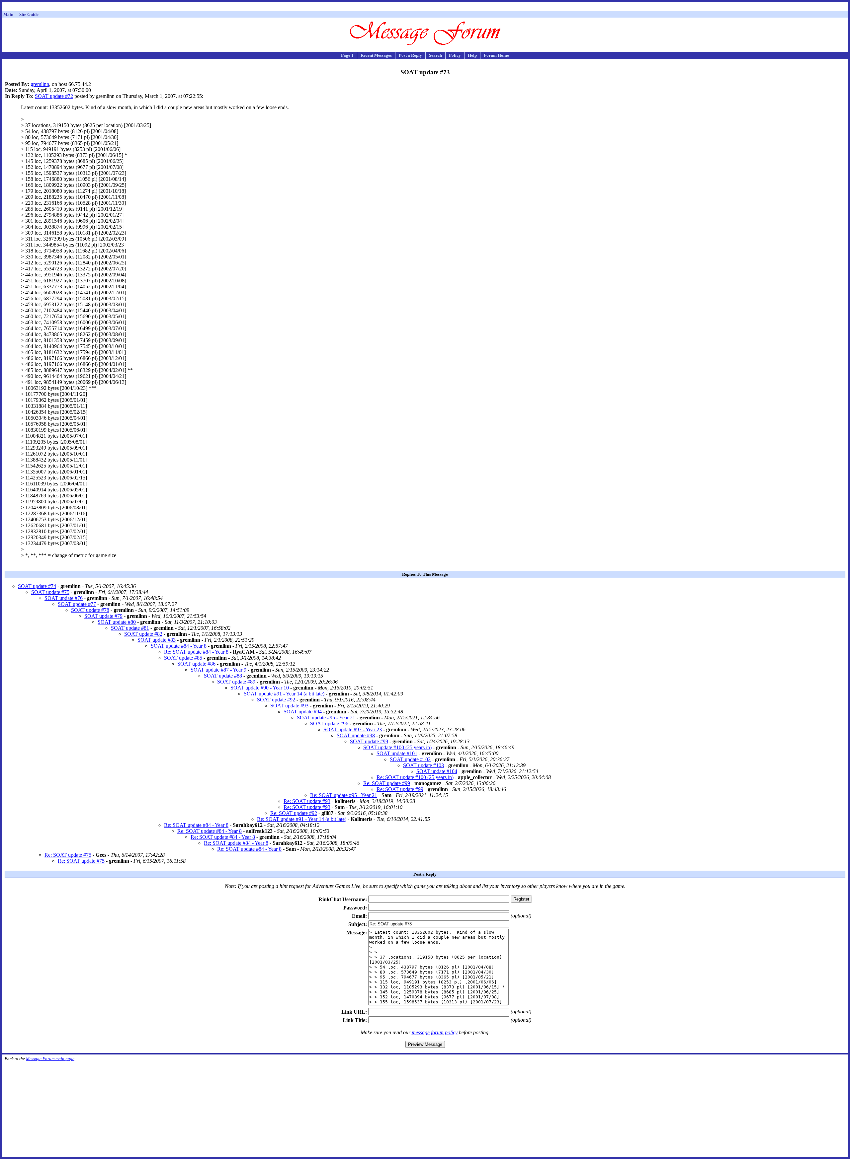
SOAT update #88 (223, 676)
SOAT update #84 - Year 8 (179, 646)
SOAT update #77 (77, 604)
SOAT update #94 (303, 711)
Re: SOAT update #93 (307, 801)
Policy (455, 55)
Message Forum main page (50, 1058)
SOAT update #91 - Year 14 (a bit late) (284, 693)
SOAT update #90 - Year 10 (259, 687)
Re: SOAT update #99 (386, 783)
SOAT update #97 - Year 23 (352, 729)
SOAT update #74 (37, 586)
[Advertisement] (425, 7)
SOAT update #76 (63, 598)
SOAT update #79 (103, 616)
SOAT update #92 (276, 699)
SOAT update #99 (369, 741)
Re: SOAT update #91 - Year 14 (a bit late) (301, 819)
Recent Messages (376, 55)
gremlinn (40, 84)
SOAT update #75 (50, 592)
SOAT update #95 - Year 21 (326, 717)
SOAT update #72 (54, 96)
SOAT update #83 (156, 640)
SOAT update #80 (117, 622)
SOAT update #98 (356, 735)
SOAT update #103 (423, 765)
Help (472, 55)
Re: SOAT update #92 (293, 813)
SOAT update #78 (90, 610)
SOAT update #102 (410, 759)
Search (435, 55)
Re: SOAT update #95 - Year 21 (343, 795)
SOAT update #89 (236, 682)
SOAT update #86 (196, 664)
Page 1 (347, 55)
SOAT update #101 (397, 753)
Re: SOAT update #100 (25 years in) (415, 777)
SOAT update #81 (130, 628)
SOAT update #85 (183, 658)
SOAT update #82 (143, 634)
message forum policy (435, 1032)
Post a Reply (410, 55)
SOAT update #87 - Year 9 (218, 670)
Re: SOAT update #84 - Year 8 (196, 652)
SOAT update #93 (289, 705)
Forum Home (496, 55)
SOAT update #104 (436, 771)
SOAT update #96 (329, 723)
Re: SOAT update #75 (67, 855)
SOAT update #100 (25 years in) (397, 747)
